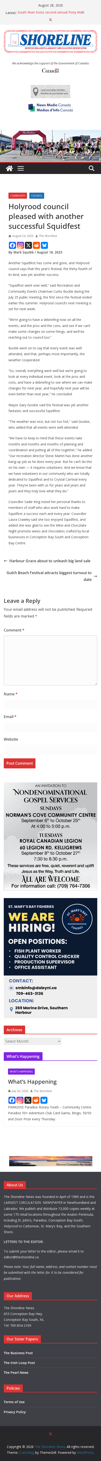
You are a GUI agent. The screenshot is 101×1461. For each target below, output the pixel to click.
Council (36, 195)
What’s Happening (32, 1081)
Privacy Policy (15, 1412)
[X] (28, 245)
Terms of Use (14, 1402)
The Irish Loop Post (19, 1362)
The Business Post (18, 1353)
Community (17, 195)
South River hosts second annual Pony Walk (51, 12)
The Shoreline (48, 236)
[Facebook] (12, 245)
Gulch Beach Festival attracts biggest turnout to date (49, 576)
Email (10, 716)
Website (11, 739)
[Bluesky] (44, 245)
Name (11, 694)
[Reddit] (36, 245)
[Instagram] (20, 245)
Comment (14, 630)
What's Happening (21, 1071)
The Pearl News (16, 1372)
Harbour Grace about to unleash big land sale (49, 560)
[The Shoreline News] (50, 133)
